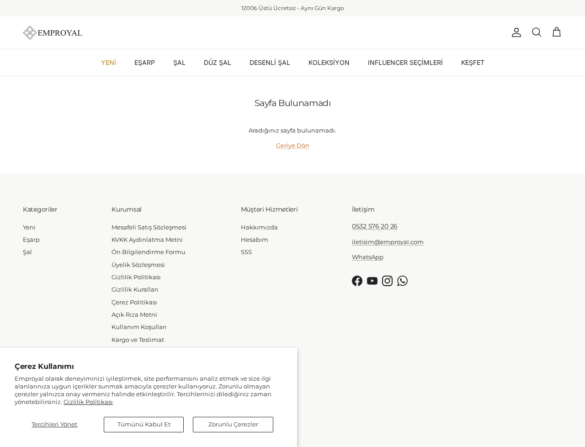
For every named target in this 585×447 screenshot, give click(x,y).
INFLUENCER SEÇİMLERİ (405, 62)
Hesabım (254, 239)
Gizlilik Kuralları (135, 289)
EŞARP (144, 62)
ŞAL (179, 62)
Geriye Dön (292, 145)
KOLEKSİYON (329, 62)
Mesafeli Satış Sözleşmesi (149, 227)
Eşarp (31, 239)
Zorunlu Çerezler (233, 424)
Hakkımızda (259, 227)
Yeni (29, 227)
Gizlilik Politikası (88, 401)
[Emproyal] (52, 33)
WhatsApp (315, 11)
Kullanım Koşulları (139, 326)
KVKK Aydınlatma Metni (147, 239)
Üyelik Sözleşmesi (138, 264)
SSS (246, 251)
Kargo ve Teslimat (138, 339)
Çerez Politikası (134, 302)
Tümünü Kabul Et (143, 424)
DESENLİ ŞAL (270, 62)
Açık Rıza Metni (134, 314)
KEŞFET (472, 62)
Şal (27, 251)
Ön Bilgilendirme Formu (149, 251)
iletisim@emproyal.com (388, 241)
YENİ (108, 62)
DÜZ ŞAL (217, 62)
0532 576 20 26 (375, 226)
